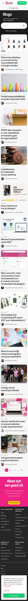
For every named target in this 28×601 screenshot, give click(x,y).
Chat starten (19, 556)
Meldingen (3, 515)
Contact (3, 571)
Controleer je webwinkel (18, 533)
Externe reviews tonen (6, 553)
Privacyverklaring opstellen (19, 522)
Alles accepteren (14, 595)
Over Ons (3, 565)
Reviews (3, 547)
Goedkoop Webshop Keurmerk (20, 527)
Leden (2, 513)
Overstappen (4, 559)
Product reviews (5, 556)
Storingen (3, 574)
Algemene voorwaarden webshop (21, 516)
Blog (2, 568)
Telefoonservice (19, 537)
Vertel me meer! (14, 503)
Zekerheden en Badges (5, 526)
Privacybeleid (7, 586)
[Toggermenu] (3, 3)
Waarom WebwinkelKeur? (5, 520)
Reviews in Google (5, 550)
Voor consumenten (6, 530)
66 (21, 470)
